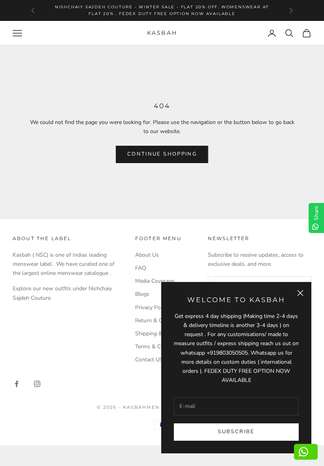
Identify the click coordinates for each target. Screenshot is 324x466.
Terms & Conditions (159, 346)
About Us (147, 255)
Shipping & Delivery (159, 333)
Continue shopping (162, 154)
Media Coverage (154, 281)
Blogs (142, 294)
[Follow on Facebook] (17, 384)
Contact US (149, 359)
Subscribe (236, 431)
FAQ (140, 268)
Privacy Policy (152, 307)
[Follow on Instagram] (37, 384)
